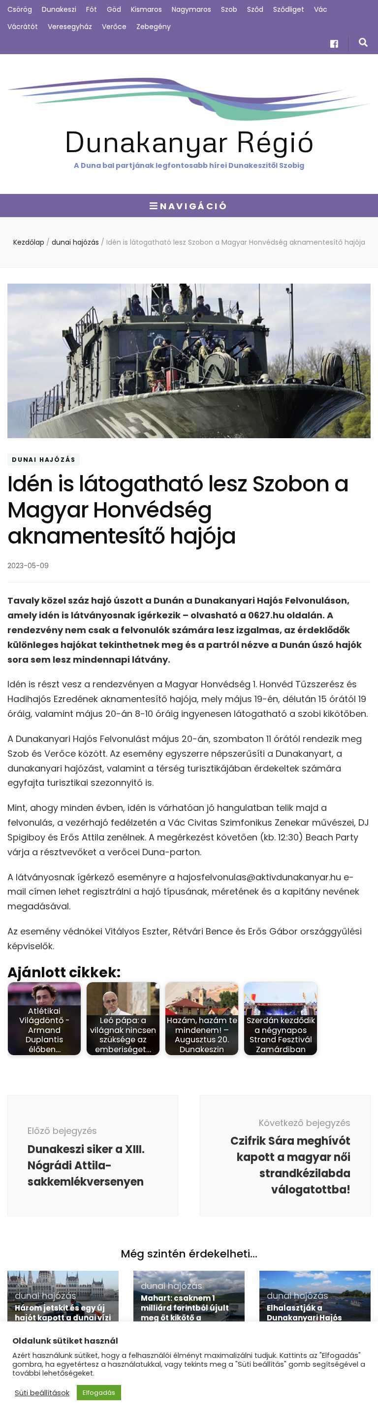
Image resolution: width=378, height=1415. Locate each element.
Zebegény (153, 27)
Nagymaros (191, 9)
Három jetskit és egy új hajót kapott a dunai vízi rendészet (63, 1318)
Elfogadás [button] (99, 1392)
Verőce (114, 27)
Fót (91, 9)
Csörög (19, 9)
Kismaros (146, 9)
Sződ (255, 9)
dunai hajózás (43, 459)
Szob (229, 9)
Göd (114, 9)
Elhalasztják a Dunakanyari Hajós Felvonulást (304, 1318)
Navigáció (194, 206)
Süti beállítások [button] (42, 1392)
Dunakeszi (59, 9)
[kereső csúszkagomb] (363, 42)
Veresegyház (70, 27)
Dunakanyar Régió (189, 141)
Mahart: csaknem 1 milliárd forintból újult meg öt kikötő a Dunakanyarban (185, 1313)
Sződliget (288, 9)
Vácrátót (22, 27)
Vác (320, 9)
